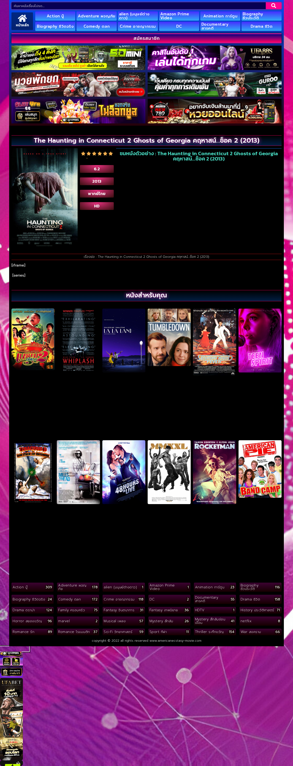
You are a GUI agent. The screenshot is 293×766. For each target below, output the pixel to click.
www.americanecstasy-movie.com (175, 640)
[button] (14, 649)
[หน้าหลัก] (22, 18)
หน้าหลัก (22, 25)
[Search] (274, 5)
